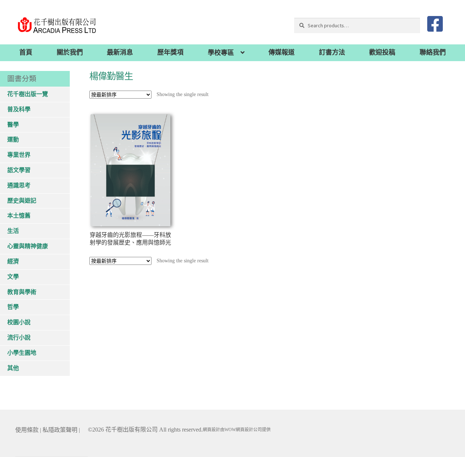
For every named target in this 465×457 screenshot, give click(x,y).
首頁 (25, 52)
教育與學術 (21, 292)
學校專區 (221, 52)
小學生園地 (21, 353)
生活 (13, 231)
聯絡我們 (433, 52)
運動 (13, 139)
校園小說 (19, 322)
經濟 (13, 261)
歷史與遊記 (21, 201)
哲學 (13, 307)
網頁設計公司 (249, 429)
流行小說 (19, 337)
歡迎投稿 (382, 52)
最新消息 (120, 52)
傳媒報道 (281, 52)
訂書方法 (332, 52)
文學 (13, 277)
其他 (13, 368)
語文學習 (19, 170)
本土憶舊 (19, 215)
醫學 (13, 125)
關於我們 (70, 52)
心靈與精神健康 (27, 246)
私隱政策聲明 (60, 430)
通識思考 (19, 185)
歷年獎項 (170, 52)
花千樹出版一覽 (27, 94)
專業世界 (19, 155)
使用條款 (27, 430)
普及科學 (19, 109)
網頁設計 (211, 429)
